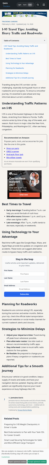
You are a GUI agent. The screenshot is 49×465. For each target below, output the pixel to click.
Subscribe (24, 294)
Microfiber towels (14, 157)
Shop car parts (12, 148)
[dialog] (24, 457)
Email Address (9, 285)
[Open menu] (43, 4)
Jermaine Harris (17, 398)
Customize (6, 457)
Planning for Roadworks (15, 68)
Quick (6, 5)
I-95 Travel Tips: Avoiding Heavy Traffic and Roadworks (21, 47)
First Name (8, 270)
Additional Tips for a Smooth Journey (20, 78)
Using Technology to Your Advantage (20, 63)
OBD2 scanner (12, 151)
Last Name (8, 278)
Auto (30, 5)
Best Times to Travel (13, 58)
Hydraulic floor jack (14, 154)
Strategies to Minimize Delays (17, 73)
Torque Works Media (25, 410)
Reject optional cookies (17, 462)
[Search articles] (37, 4)
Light (19, 5)
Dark (24, 5)
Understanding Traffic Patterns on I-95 (20, 53)
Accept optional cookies (37, 462)
